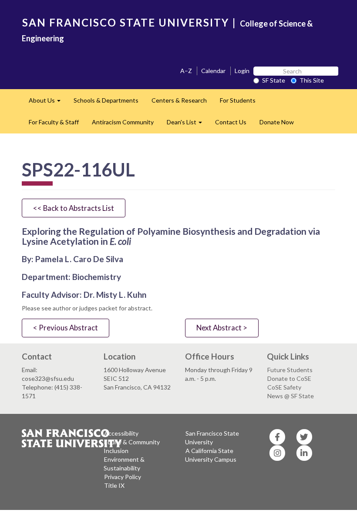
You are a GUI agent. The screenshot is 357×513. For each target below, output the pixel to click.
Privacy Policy (122, 476)
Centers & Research (179, 100)
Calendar (213, 70)
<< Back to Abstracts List (73, 208)
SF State (273, 80)
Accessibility (121, 433)
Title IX (114, 485)
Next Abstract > (221, 327)
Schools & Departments (106, 100)
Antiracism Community (123, 122)
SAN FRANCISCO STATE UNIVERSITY (125, 22)
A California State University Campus (210, 455)
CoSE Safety (284, 387)
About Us (48, 103)
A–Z (186, 70)
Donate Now (276, 122)
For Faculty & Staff (54, 122)
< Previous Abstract (65, 327)
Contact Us (230, 122)
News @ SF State (290, 396)
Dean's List (188, 124)
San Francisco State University (212, 438)
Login (242, 70)
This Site (312, 80)
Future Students (290, 369)
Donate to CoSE (289, 378)
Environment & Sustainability (124, 464)
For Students (238, 100)
